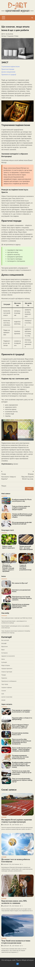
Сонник (3, 690)
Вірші (2, 649)
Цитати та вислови (6, 697)
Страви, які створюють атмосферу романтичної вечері (25, 567)
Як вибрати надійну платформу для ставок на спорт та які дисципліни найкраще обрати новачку (21, 765)
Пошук (3, 486)
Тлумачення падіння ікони (10, 66)
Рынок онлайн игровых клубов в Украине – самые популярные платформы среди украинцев (21, 749)
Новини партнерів (6, 671)
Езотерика (4, 653)
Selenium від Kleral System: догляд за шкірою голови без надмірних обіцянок (22, 515)
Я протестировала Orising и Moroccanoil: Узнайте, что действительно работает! (20, 726)
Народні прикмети (6, 668)
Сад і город (4, 684)
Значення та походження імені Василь (21, 590)
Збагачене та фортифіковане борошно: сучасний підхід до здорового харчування (8, 568)
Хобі (2, 693)
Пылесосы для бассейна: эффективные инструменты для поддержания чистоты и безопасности (21, 742)
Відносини (4, 646)
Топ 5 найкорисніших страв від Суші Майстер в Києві (16, 618)
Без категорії (5, 640)
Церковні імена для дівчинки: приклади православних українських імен (20, 606)
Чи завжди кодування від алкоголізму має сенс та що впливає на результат (20, 757)
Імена (3, 659)
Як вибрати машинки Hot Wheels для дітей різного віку (22, 500)
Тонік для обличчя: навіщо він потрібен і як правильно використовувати (21, 508)
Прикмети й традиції (8, 74)
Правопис (4, 678)
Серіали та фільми (6, 687)
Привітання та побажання (8, 681)
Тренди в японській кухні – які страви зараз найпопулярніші (26, 548)
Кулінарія (4, 662)
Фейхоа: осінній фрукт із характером (8, 547)
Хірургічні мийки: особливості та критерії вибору (22, 718)
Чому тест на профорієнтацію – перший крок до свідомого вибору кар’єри (22, 780)
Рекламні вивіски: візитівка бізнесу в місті (20, 733)
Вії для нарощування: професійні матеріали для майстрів (22, 523)
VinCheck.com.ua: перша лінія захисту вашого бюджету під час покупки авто (21, 772)
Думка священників (8, 72)
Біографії (3, 643)
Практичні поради (7, 69)
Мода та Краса (5, 665)
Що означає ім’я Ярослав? (20, 583)
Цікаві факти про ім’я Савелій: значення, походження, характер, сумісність (22, 598)
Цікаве (15, 464)
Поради (3, 675)
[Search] (32, 17)
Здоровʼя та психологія (8, 656)
